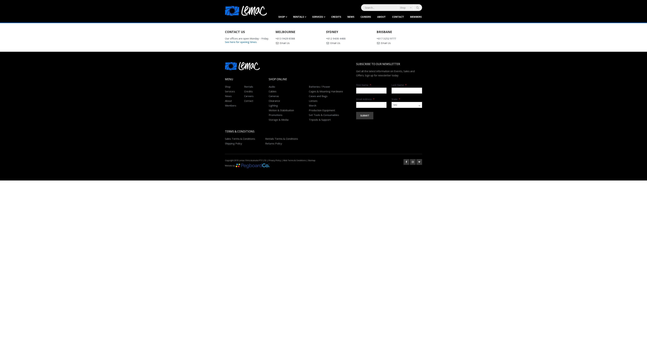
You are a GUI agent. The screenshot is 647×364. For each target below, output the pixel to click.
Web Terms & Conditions (294, 160)
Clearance (274, 100)
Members (416, 16)
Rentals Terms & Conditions (281, 138)
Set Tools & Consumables (324, 115)
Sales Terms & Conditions (240, 138)
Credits (336, 16)
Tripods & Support (320, 119)
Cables (272, 91)
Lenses (313, 100)
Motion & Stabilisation (281, 110)
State (396, 99)
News (350, 16)
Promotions (276, 115)
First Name (363, 85)
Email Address (365, 99)
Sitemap (311, 160)
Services (317, 16)
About (381, 16)
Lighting (273, 105)
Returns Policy (273, 143)
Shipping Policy (233, 143)
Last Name (399, 85)
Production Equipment (322, 110)
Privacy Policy (275, 160)
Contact (398, 16)
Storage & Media (278, 119)
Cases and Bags (318, 96)
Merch (312, 105)
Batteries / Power (319, 86)
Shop (281, 16)
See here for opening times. (241, 42)
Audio (272, 86)
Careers (366, 16)
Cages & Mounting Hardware (326, 91)
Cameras (274, 96)
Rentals (298, 16)
